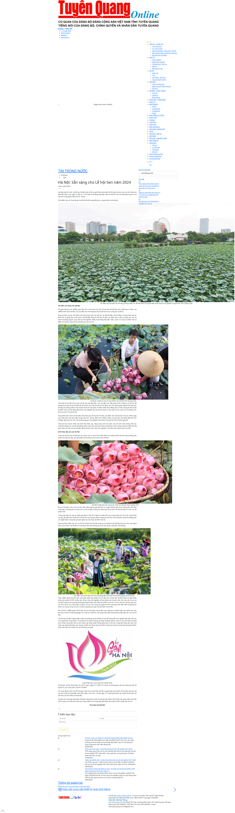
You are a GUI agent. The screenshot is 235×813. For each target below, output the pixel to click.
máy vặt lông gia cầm (147, 173)
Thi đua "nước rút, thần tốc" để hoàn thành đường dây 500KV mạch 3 (109, 738)
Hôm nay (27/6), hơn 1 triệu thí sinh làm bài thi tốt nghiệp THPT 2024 (108, 749)
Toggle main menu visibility (102, 104)
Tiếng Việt (68, 29)
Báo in (65, 35)
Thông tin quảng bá (70, 782)
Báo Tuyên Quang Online (122, 796)
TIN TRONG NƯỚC (73, 171)
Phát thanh (66, 33)
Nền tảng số (65, 37)
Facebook (64, 175)
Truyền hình (67, 31)
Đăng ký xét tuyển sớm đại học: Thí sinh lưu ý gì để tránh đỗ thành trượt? (149, 195)
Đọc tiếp (141, 179)
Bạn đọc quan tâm (144, 170)
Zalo (64, 177)
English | (61, 29)
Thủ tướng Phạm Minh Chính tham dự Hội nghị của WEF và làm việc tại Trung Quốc (149, 186)
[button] (163, 162)
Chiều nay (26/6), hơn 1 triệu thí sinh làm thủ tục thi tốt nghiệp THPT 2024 (110, 760)
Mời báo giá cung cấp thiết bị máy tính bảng (84, 789)
